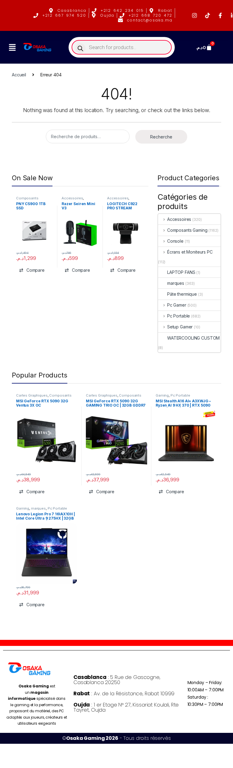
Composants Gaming (27, 200)
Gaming (162, 395)
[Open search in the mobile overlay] (122, 47)
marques (175, 283)
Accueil (19, 74)
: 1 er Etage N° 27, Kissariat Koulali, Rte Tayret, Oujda (126, 707)
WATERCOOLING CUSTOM (193, 338)
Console (175, 241)
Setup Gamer (180, 326)
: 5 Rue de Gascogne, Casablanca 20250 (116, 679)
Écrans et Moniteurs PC (190, 251)
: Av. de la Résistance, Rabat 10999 (123, 693)
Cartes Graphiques (32, 395)
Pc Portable (178, 315)
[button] (12, 47)
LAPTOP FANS (181, 272)
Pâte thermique (182, 294)
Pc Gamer (176, 305)
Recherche (161, 136)
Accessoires (72, 198)
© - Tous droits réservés (116, 738)
